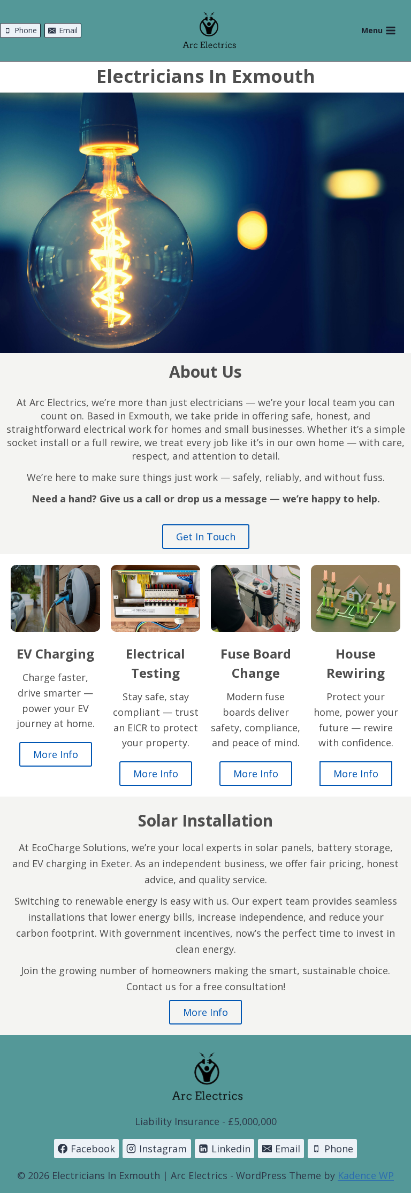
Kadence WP (366, 1175)
